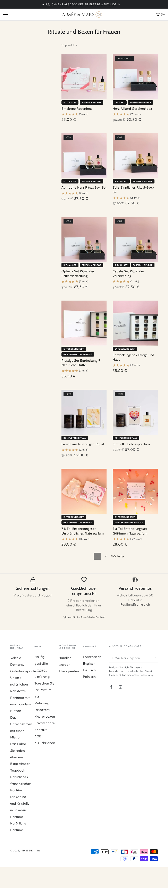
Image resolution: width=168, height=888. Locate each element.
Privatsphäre (44, 723)
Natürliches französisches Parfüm (21, 783)
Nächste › (118, 556)
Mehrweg (41, 703)
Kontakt (40, 730)
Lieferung (42, 676)
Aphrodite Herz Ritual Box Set (83, 187)
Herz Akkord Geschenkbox (132, 109)
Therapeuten (69, 671)
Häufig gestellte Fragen (41, 663)
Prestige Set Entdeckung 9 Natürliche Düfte (80, 363)
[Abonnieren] (155, 657)
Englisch (89, 663)
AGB (37, 736)
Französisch (92, 657)
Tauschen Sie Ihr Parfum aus (44, 690)
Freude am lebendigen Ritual (82, 444)
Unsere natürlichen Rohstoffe (19, 684)
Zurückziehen (44, 743)
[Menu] (5, 14)
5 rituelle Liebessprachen (131, 444)
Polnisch (89, 676)
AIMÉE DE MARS (31, 850)
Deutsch (89, 670)
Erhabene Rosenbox (76, 109)
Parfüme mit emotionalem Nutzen (20, 704)
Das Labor (18, 744)
